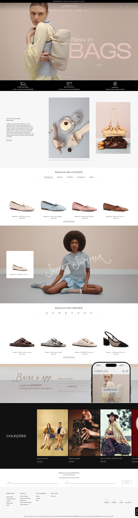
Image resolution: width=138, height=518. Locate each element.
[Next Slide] (136, 1)
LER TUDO (9, 140)
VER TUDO (37, 64)
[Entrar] (122, 6)
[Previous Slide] (1, 1)
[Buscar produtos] (13, 6)
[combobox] (24, 6)
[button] (6, 40)
